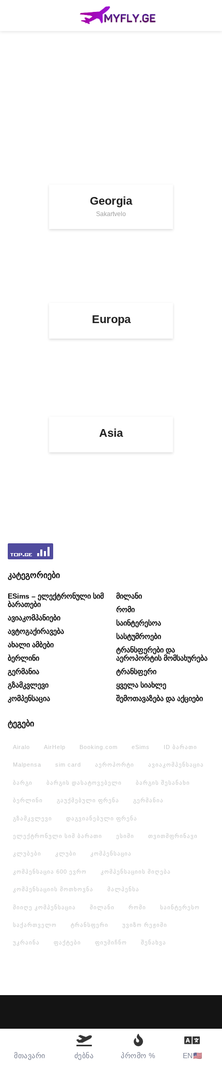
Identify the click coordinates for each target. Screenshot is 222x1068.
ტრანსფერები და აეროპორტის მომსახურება (162, 654)
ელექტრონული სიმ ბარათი (57, 836)
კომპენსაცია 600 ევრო (50, 871)
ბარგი (23, 783)
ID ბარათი (180, 747)
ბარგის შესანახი (163, 783)
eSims (141, 747)
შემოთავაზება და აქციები (159, 698)
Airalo (21, 747)
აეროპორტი (114, 764)
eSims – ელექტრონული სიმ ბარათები (56, 600)
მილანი (129, 596)
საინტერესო (180, 907)
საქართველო (35, 925)
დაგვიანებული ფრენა (101, 818)
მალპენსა (123, 889)
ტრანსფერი (136, 671)
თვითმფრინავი (173, 836)
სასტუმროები (138, 636)
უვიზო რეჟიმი (144, 925)
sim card (68, 764)
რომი (125, 609)
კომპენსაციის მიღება (136, 871)
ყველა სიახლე (141, 685)
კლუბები (27, 853)
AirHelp (55, 747)
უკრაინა (26, 942)
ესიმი (125, 836)
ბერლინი (23, 658)
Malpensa (27, 764)
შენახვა (153, 942)
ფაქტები (67, 942)
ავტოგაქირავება (36, 631)
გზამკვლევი (28, 685)
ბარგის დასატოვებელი (84, 783)
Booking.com (99, 747)
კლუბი (65, 853)
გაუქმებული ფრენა (88, 800)
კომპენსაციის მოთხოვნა (53, 889)
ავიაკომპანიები (34, 618)
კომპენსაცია (29, 698)
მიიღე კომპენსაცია (44, 907)
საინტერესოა (138, 623)
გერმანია (23, 671)
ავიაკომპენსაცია (176, 764)
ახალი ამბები (31, 644)
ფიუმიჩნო (111, 942)
